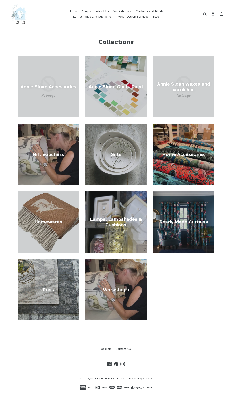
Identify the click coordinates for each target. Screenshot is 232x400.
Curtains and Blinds (149, 11)
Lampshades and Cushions (92, 16)
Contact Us (123, 349)
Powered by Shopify (140, 378)
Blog (156, 16)
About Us (102, 11)
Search (106, 349)
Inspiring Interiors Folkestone (107, 378)
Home (73, 11)
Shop (86, 11)
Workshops (121, 11)
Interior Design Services (131, 16)
